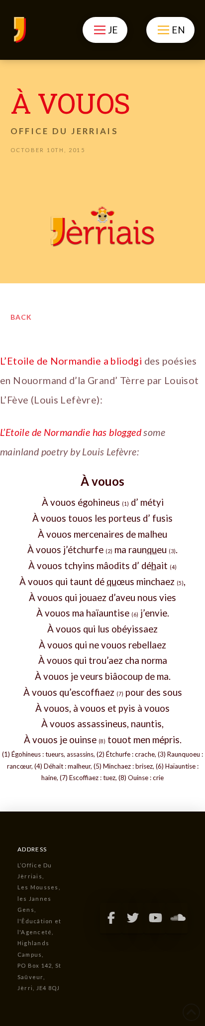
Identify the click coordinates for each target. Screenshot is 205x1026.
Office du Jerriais (64, 131)
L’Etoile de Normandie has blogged (70, 432)
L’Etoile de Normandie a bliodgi (71, 361)
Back (21, 317)
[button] (105, 30)
